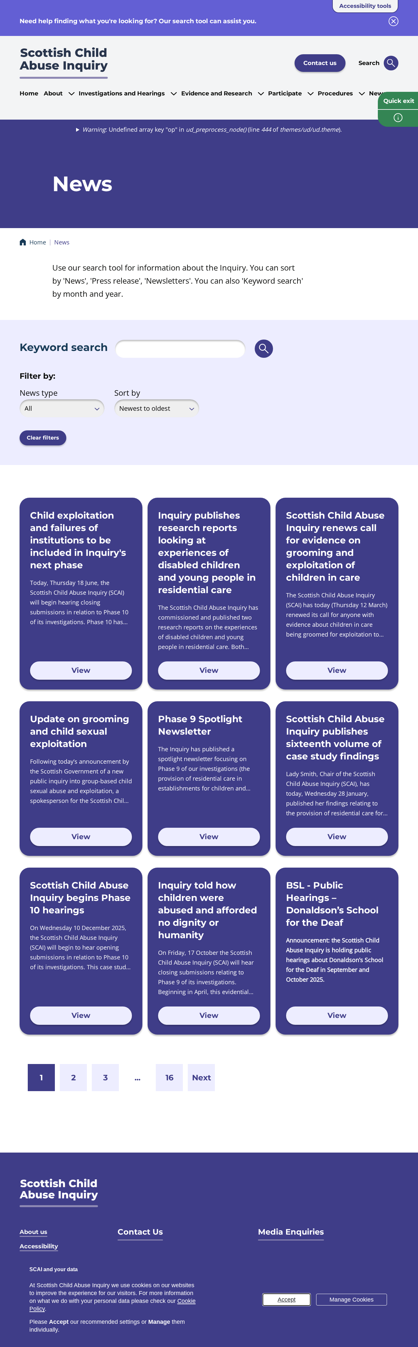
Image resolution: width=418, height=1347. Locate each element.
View (81, 670)
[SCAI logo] (59, 1193)
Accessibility (39, 1246)
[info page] (398, 118)
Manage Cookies (352, 1299)
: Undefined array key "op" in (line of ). (212, 129)
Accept (287, 1299)
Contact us (320, 63)
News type (38, 392)
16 (169, 1077)
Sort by (127, 392)
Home (29, 93)
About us (33, 1232)
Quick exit (398, 101)
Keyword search (64, 347)
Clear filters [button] (43, 438)
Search (369, 63)
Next (201, 1077)
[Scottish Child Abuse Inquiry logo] (64, 63)
